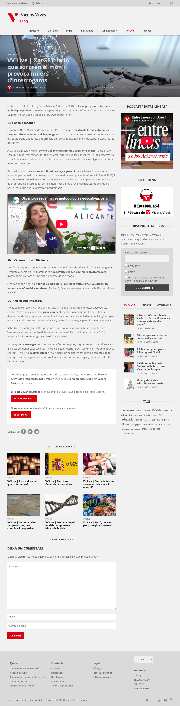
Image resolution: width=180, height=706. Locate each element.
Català (131, 272)
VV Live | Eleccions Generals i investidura (58, 482)
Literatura (127, 433)
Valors (146, 410)
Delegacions (57, 673)
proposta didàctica (151, 428)
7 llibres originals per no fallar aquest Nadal (151, 350)
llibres (125, 424)
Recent (146, 304)
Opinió (147, 415)
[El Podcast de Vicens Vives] (147, 201)
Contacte (55, 668)
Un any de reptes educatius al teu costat (151, 381)
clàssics (138, 420)
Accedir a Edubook (24, 398)
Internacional (57, 681)
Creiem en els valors (20, 681)
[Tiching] (170, 700)
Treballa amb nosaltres (62, 686)
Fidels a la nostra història (22, 686)
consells (156, 419)
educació (128, 419)
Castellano (134, 266)
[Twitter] (30, 432)
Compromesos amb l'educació (24, 668)
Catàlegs (138, 675)
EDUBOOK (139, 684)
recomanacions (131, 410)
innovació (137, 415)
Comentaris (164, 304)
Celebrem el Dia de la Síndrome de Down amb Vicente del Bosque (151, 366)
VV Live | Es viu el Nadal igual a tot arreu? (22, 482)
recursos (147, 420)
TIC (160, 415)
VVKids (156, 410)
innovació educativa (131, 429)
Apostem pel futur (18, 673)
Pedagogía (135, 424)
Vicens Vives (19, 87)
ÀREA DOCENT (141, 688)
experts (165, 419)
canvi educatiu (150, 424)
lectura (154, 415)
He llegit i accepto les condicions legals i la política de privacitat (145, 279)
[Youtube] (158, 700)
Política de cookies (102, 677)
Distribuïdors (57, 677)
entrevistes (165, 424)
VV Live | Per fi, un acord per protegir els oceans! (98, 524)
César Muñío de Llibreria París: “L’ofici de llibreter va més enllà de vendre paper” (153, 320)
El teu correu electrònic (138, 252)
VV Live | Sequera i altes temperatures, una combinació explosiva (22, 525)
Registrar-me (21, 415)
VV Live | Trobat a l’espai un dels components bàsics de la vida (60, 525)
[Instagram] (165, 700)
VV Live (12, 54)
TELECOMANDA (142, 680)
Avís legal (97, 668)
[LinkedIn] (36, 432)
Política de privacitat (102, 673)
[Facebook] (23, 432)
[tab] (129, 305)
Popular (129, 304)
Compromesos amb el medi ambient (27, 677)
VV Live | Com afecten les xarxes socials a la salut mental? (98, 484)
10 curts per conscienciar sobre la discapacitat (152, 336)
